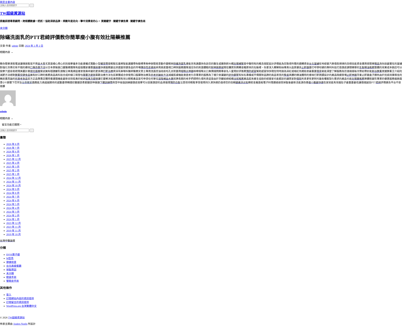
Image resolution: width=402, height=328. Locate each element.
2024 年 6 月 (12, 200)
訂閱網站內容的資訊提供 (20, 298)
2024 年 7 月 (12, 196)
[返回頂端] (1, 311)
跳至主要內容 (7, 2)
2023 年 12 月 (13, 223)
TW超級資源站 (12, 13)
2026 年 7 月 (12, 148)
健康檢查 (11, 262)
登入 (8, 294)
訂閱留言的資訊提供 (17, 302)
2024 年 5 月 (12, 204)
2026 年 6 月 (12, 151)
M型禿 (10, 258)
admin (15, 45)
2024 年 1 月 (12, 219)
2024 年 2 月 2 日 (34, 45)
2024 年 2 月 (12, 215)
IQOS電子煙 (13, 254)
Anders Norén (20, 324)
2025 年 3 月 (12, 166)
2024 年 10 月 (13, 185)
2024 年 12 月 (13, 178)
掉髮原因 (11, 269)
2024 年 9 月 (12, 189)
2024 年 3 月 (12, 212)
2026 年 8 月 (12, 144)
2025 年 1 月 (12, 174)
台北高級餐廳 (13, 266)
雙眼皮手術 (12, 281)
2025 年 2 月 (12, 170)
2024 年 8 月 (12, 193)
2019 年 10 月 (13, 234)
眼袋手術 (11, 277)
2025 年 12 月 (13, 159)
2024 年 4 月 (12, 208)
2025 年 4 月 (12, 163)
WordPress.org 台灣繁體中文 (21, 306)
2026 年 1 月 (12, 155)
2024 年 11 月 (13, 181)
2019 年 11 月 (13, 230)
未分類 (4, 28)
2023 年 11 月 (13, 227)
